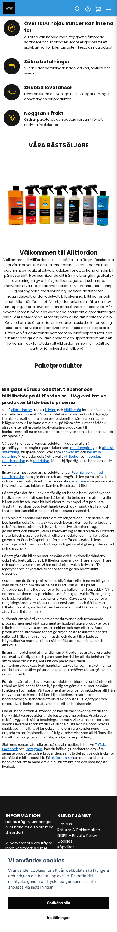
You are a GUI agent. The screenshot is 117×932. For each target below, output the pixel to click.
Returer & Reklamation (78, 830)
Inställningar (58, 917)
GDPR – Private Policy (77, 835)
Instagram (34, 749)
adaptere (78, 481)
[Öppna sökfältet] (77, 9)
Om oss (64, 824)
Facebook (10, 749)
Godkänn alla (58, 903)
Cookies (64, 841)
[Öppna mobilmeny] (108, 9)
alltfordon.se (21, 410)
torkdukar (41, 461)
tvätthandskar (13, 461)
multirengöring (82, 448)
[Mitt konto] (88, 9)
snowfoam (70, 452)
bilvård (50, 410)
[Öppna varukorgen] (98, 9)
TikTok (100, 745)
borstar (94, 457)
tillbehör (73, 457)
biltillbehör (72, 410)
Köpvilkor (65, 847)
